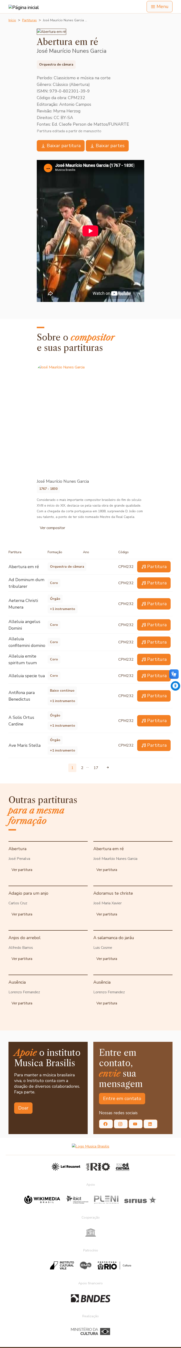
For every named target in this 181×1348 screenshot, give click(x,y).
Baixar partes (110, 145)
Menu (162, 6)
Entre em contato (122, 1098)
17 (96, 767)
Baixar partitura (64, 145)
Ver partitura (22, 869)
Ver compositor (52, 527)
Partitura (157, 566)
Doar (23, 1108)
